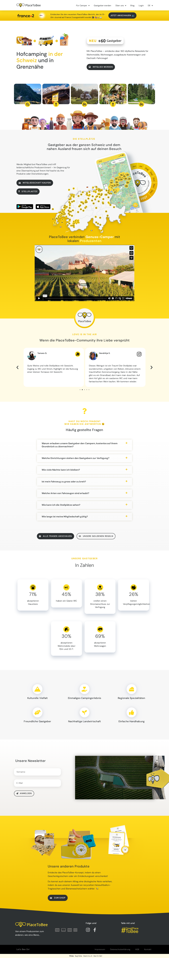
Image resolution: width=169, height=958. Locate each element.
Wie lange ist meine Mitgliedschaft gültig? (65, 516)
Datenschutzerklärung (120, 949)
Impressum (100, 949)
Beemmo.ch (87, 956)
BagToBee (78, 956)
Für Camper (81, 5)
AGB (137, 949)
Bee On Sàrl (98, 956)
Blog (132, 5)
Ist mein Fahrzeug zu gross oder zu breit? (64, 481)
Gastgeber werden (102, 5)
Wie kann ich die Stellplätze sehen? (61, 504)
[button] (17, 367)
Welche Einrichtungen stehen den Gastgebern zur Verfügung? (75, 458)
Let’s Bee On (22, 949)
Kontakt (147, 949)
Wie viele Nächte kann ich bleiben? (61, 469)
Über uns (119, 5)
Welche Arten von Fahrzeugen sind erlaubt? (65, 493)
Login (141, 5)
